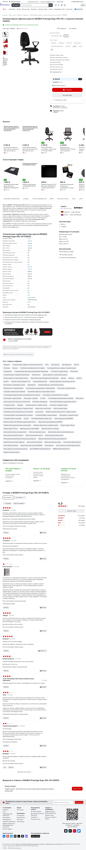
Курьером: (56, 110)
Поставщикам (20, 815)
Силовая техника (42, 9)
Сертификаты (6, 817)
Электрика (34, 9)
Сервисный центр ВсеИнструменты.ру (50, 812)
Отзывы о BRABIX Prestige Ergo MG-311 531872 (26, 492)
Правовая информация (9, 821)
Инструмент (12, 9)
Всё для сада (26, 9)
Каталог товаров (7, 829)
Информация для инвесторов (7, 814)
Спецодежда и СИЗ (59, 9)
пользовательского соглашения (53, 844)
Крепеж (19, 9)
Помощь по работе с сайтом (50, 818)
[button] (8, 497)
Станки (51, 9)
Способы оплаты (35, 819)
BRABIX (63, 206)
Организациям (21, 817)
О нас (4, 811)
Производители (7, 819)
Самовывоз (34, 817)
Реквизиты (5, 809)
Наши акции (20, 809)
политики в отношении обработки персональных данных (29, 844)
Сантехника (69, 9)
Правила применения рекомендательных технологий (9, 825)
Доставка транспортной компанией (37, 814)
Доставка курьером (36, 811)
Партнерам (20, 819)
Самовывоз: (56, 106)
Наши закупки (20, 821)
